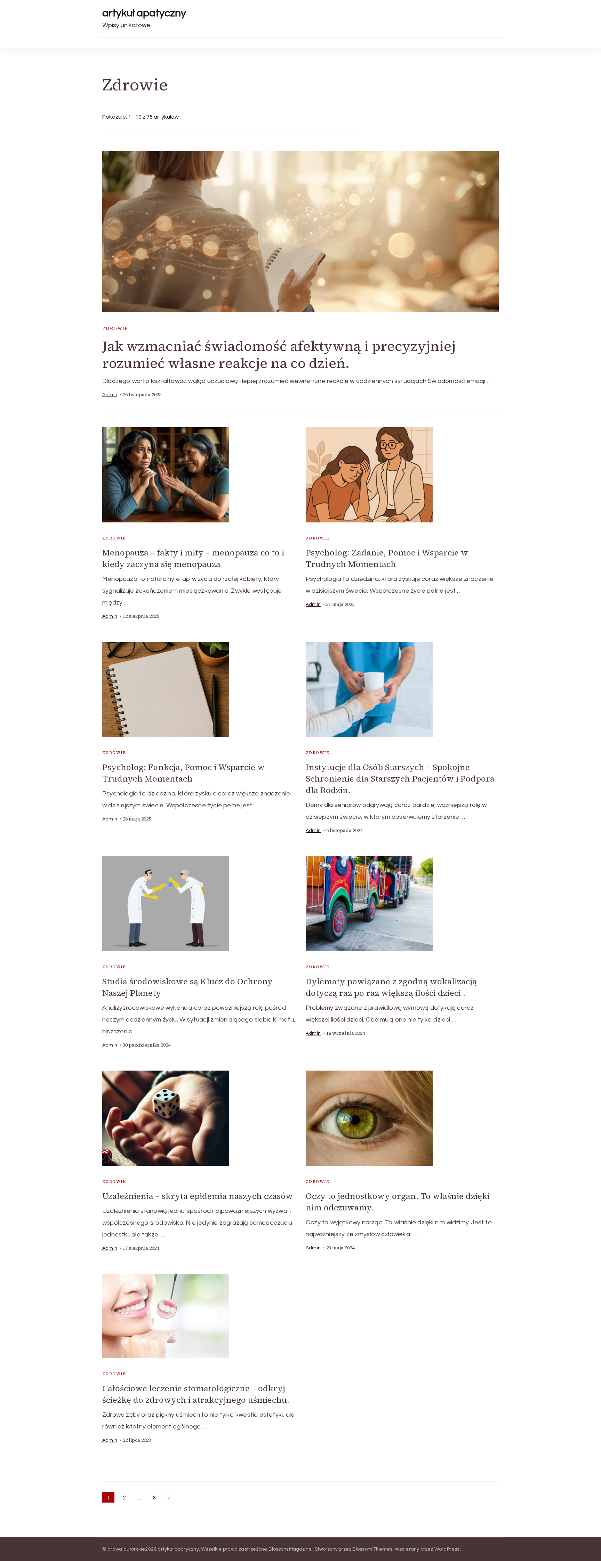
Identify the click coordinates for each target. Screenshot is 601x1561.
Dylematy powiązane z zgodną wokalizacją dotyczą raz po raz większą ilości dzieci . (391, 987)
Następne (169, 1497)
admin (109, 394)
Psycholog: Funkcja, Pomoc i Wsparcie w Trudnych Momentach (183, 772)
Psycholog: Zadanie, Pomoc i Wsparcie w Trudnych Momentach (387, 558)
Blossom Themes (372, 1549)
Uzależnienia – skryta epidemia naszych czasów (197, 1196)
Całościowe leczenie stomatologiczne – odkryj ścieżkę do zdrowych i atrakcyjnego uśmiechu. (195, 1394)
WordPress (447, 1549)
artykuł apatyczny (144, 13)
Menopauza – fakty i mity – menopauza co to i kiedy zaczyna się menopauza (193, 558)
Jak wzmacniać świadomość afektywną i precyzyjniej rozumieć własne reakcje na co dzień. (279, 355)
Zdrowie (115, 328)
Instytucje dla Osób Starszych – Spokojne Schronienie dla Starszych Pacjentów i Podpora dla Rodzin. (400, 778)
